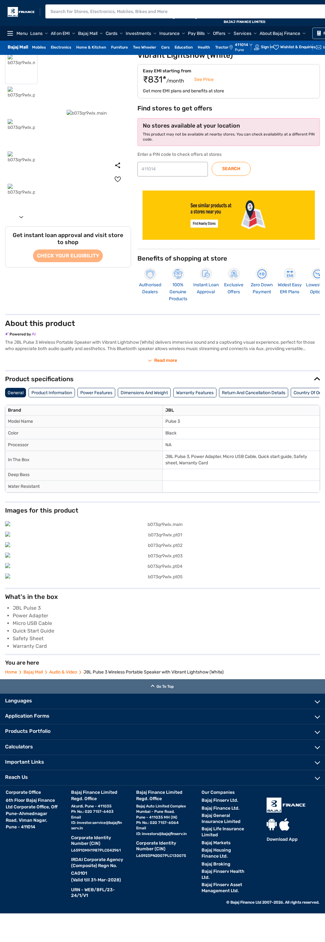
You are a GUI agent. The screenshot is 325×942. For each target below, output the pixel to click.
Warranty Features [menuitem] (195, 392)
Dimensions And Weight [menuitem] (144, 392)
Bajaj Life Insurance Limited (223, 832)
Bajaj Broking (216, 864)
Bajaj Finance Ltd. (221, 808)
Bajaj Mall (33, 672)
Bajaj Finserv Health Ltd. (223, 874)
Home (11, 672)
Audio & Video (63, 672)
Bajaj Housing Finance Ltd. (216, 853)
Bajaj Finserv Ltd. (220, 800)
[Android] (272, 824)
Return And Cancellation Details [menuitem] (253, 392)
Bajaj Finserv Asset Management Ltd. (222, 887)
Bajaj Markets (216, 843)
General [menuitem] (15, 392)
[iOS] (284, 824)
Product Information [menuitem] (51, 392)
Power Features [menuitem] (96, 392)
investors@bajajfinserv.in (164, 834)
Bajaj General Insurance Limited (221, 818)
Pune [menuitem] (239, 50)
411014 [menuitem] (241, 45)
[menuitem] (244, 47)
